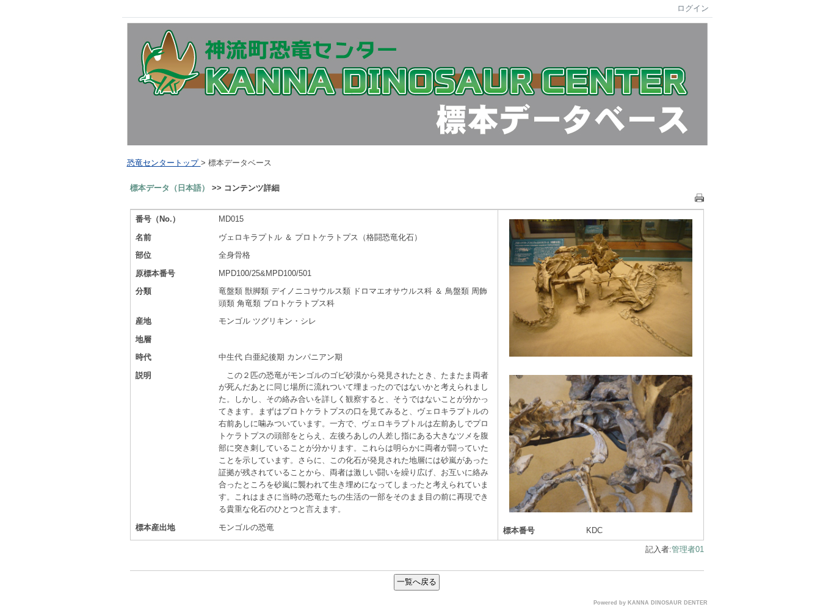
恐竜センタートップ (164, 162)
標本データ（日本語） (169, 187)
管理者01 (688, 549)
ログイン (693, 8)
